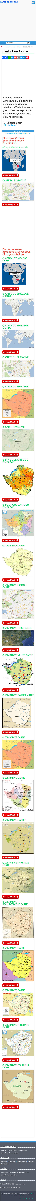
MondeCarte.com (9, 1183)
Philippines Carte (24, 1172)
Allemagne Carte (22, 1161)
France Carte (5, 1164)
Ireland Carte (12, 1161)
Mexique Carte (22, 1150)
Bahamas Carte (14, 1153)
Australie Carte (13, 1172)
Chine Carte (4, 1175)
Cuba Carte (4, 1153)
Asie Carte (4, 1168)
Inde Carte (4, 1172)
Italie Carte (31, 1161)
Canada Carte (13, 1150)
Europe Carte (5, 1157)
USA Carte (4, 1150)
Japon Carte (13, 1175)
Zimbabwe (10, 125)
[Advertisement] (18, 23)
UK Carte (4, 1161)
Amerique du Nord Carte (8, 1146)
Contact (3, 1179)
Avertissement (22, 1195)
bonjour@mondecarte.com (12, 1187)
